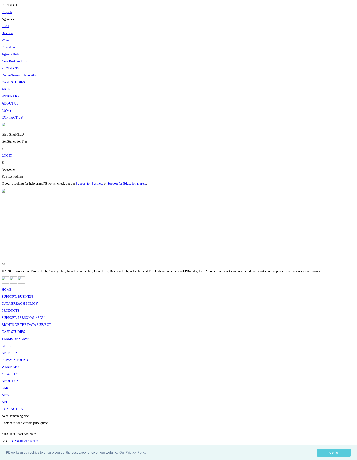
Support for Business (89, 183)
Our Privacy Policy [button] (132, 452)
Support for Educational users (126, 183)
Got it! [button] (333, 452)
